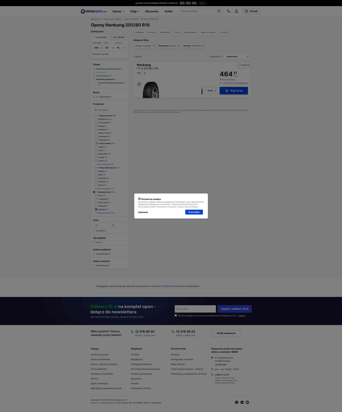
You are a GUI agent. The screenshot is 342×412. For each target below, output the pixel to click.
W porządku (194, 212)
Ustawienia (143, 212)
